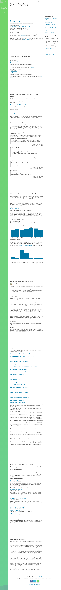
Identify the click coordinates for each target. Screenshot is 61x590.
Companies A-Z (3, 11)
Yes (36, 576)
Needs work (40, 576)
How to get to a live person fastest (50, 25)
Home (2, 5)
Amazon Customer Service (49, 52)
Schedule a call (29, 26)
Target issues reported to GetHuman (16, 447)
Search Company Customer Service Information (4, 8)
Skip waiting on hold (22, 26)
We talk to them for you (14, 26)
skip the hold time (26, 39)
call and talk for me (21, 245)
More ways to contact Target (49, 32)
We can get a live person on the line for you (21, 113)
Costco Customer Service (49, 56)
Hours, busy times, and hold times (50, 27)
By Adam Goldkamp (16, 283)
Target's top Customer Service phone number (51, 19)
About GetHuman (4, 12)
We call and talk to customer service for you (52, 21)
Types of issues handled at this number (51, 29)
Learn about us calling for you (15, 110)
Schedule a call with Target (14, 208)
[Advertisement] (26, 48)
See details (32, 67)
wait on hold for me (28, 245)
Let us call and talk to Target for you (19, 104)
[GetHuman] (4, 1)
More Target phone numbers (50, 24)
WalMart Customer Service (49, 54)
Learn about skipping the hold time (16, 118)
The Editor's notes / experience (50, 30)
